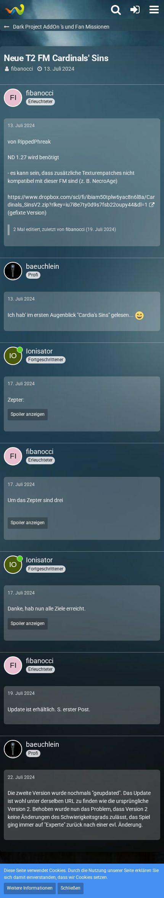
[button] (154, 9)
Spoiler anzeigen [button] (28, 414)
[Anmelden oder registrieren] (135, 9)
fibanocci (22, 69)
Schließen (70, 888)
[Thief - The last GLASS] (14, 9)
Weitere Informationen (30, 888)
